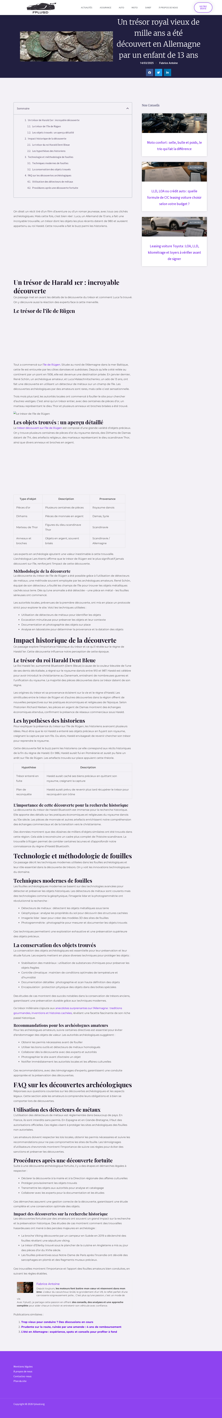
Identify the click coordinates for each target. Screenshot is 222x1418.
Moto (135, 7)
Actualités (86, 7)
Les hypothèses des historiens (48, 151)
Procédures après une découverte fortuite (55, 187)
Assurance (105, 7)
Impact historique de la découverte (47, 138)
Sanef (148, 7)
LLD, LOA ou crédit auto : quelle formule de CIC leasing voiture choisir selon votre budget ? (174, 197)
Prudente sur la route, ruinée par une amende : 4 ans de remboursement (71, 1326)
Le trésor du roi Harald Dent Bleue (51, 144)
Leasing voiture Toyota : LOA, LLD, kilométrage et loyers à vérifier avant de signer (174, 252)
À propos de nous (168, 7)
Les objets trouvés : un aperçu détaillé (53, 132)
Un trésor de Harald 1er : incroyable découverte (53, 120)
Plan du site (19, 1381)
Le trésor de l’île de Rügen (46, 126)
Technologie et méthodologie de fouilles (50, 157)
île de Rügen (52, 364)
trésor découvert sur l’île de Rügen (39, 427)
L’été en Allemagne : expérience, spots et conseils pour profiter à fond (69, 1331)
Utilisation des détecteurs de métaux (52, 181)
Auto (121, 7)
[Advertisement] (72, 254)
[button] (149, 72)
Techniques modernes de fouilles (50, 163)
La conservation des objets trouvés (51, 169)
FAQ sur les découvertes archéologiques (49, 175)
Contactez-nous (22, 1376)
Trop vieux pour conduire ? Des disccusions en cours (57, 1322)
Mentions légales (23, 1366)
